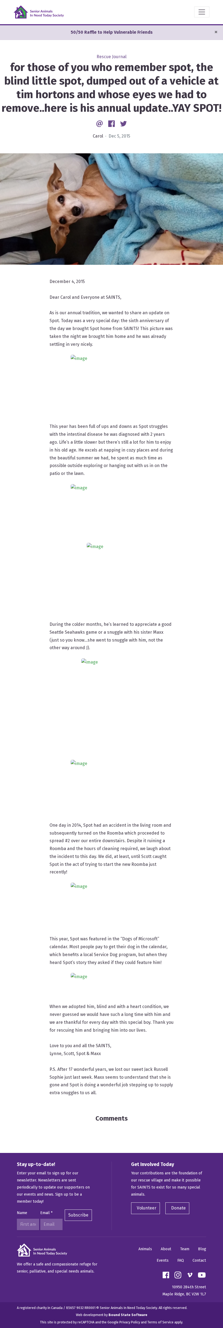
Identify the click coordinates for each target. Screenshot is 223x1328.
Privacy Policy (129, 1322)
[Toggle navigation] (201, 12)
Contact (199, 1260)
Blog (202, 1249)
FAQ (180, 1260)
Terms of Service (160, 1322)
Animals (145, 1249)
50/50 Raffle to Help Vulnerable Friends (112, 32)
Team (184, 1249)
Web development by (111, 1315)
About (166, 1249)
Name (22, 1213)
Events (163, 1260)
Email (46, 1213)
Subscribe (78, 1215)
